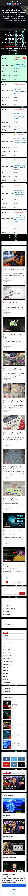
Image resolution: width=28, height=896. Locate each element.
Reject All (14, 893)
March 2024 (6, 679)
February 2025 (6, 647)
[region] (14, 884)
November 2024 (7, 655)
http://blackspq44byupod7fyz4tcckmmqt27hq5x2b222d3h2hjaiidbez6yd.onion (19, 193)
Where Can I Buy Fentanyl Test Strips (14, 324)
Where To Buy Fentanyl (14, 488)
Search (5, 589)
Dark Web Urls (7, 734)
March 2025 (6, 644)
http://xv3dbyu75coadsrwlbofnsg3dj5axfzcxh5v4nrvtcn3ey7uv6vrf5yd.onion (20, 166)
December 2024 (7, 652)
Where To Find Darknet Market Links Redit (14, 554)
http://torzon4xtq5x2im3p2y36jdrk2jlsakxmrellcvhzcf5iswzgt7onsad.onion (20, 115)
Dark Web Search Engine (9, 609)
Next (20, 582)
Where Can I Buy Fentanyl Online (14, 258)
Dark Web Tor (6, 611)
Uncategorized (7, 264)
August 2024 (6, 664)
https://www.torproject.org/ (11, 46)
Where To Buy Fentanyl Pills (14, 456)
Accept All (14, 886)
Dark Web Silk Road (8, 606)
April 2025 (5, 641)
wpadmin (6, 271)
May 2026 (5, 635)
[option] (14, 705)
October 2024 (6, 658)
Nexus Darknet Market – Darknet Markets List (14, 11)
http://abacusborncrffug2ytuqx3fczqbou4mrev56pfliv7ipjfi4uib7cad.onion (20, 90)
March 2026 (6, 638)
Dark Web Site (6, 603)
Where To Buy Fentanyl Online (14, 422)
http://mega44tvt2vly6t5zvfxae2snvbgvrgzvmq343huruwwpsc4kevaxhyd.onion (19, 218)
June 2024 (5, 670)
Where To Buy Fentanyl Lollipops (14, 390)
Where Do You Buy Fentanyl (14, 358)
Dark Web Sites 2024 (7, 724)
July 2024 (5, 667)
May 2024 (5, 673)
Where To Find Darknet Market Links (14, 520)
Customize (14, 889)
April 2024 (5, 676)
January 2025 (6, 650)
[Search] (24, 29)
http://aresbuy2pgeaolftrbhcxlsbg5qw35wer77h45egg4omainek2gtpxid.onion (20, 141)
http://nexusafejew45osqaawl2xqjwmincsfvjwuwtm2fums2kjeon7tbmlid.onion (20, 65)
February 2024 (6, 682)
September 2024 (7, 661)
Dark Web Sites (7, 614)
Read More (7, 281)
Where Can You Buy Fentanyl (14, 292)
